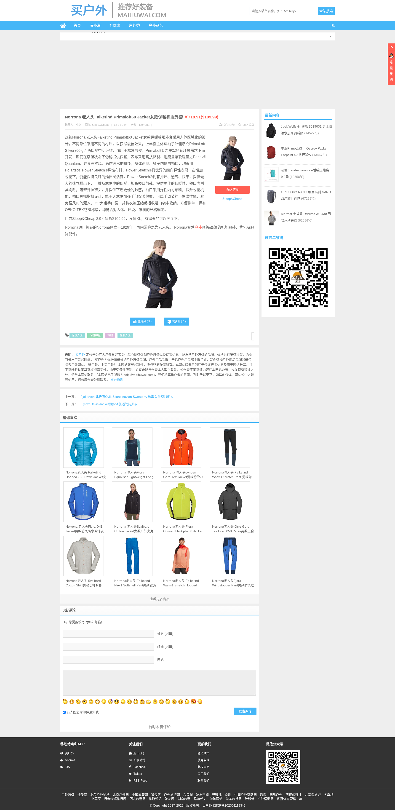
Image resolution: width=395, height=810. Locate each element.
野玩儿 (217, 795)
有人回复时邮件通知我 (83, 712)
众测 (228, 795)
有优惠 (114, 25)
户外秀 (134, 25)
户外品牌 (156, 25)
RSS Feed (140, 780)
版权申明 (203, 767)
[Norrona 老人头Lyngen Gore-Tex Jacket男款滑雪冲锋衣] (181, 447)
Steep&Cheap (100, 124)
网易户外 (276, 795)
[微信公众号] (283, 783)
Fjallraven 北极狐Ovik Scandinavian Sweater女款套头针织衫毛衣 (126, 396)
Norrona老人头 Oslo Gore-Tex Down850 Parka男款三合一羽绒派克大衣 (233, 529)
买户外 (69, 753)
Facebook (140, 767)
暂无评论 (229, 125)
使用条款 (203, 760)
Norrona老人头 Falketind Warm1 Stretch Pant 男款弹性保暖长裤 (232, 474)
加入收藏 (248, 125)
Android (70, 760)
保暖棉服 (95, 335)
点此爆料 (117, 380)
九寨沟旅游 (313, 795)
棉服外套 (125, 335)
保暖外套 (77, 335)
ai (300, 799)
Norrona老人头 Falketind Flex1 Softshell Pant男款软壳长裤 (135, 583)
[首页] (64, 25)
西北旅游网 (138, 799)
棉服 (110, 335)
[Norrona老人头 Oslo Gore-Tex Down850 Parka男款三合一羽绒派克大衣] (230, 501)
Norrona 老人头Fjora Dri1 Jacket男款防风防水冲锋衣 (85, 529)
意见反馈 (391, 71)
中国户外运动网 (245, 795)
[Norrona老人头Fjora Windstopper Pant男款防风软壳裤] (230, 555)
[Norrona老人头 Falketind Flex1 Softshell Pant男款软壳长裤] (132, 555)
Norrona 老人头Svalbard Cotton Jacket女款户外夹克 (133, 529)
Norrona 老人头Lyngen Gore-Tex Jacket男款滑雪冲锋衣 (183, 474)
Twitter (137, 773)
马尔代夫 (200, 799)
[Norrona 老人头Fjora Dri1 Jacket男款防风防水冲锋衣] (84, 501)
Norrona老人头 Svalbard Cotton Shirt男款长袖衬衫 (84, 583)
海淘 (263, 795)
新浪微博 (139, 760)
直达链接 (232, 189)
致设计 (249, 799)
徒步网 (82, 795)
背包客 (156, 795)
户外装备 (67, 795)
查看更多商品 (159, 599)
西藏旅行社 (294, 795)
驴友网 (169, 799)
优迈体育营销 (286, 799)
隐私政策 (203, 753)
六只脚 (188, 795)
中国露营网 (140, 795)
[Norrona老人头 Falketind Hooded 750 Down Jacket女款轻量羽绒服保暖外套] (84, 447)
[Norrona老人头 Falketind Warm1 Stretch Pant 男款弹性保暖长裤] (230, 447)
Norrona (144, 124)
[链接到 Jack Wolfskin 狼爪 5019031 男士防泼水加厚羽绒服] (271, 137)
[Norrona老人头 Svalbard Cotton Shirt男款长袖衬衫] (84, 555)
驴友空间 (202, 795)
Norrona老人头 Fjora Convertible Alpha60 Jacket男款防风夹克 (183, 529)
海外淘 (95, 25)
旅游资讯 (155, 799)
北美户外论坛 (99, 795)
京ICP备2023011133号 (229, 805)
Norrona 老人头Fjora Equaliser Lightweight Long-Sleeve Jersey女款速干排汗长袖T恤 (134, 474)
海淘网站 (216, 799)
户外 (198, 227)
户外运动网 (266, 799)
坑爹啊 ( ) (179, 321)
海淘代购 (98, 36)
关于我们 (203, 773)
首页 (77, 25)
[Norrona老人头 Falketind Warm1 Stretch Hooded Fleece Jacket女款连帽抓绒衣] (181, 555)
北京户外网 (121, 795)
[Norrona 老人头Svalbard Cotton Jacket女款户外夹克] (132, 501)
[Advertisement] (197, 75)
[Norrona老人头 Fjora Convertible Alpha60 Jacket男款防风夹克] (181, 501)
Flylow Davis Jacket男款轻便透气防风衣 (109, 404)
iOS (67, 767)
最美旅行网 (234, 799)
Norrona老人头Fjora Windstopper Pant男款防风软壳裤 (233, 583)
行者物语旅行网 (115, 799)
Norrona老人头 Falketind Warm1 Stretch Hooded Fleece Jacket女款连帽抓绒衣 (183, 583)
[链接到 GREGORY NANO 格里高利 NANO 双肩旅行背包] (271, 202)
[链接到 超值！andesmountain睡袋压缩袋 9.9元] (271, 180)
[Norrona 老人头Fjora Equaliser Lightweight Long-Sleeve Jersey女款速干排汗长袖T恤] (132, 447)
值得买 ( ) (145, 321)
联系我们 (203, 780)
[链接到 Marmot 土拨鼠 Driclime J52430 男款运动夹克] (271, 224)
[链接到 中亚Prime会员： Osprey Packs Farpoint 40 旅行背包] (271, 159)
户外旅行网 (172, 795)
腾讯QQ (138, 753)
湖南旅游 (184, 799)
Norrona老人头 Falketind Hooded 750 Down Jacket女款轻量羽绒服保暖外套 (86, 474)
